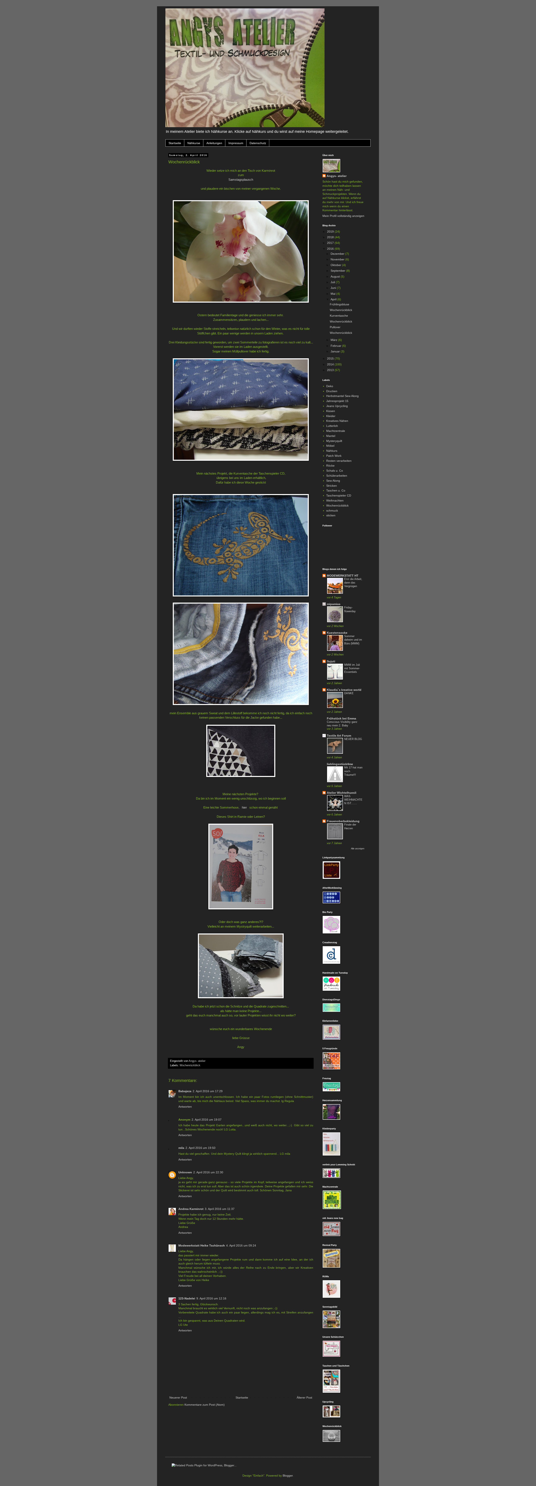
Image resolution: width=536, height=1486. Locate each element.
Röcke (330, 465)
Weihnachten (335, 500)
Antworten (185, 1106)
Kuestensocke (337, 632)
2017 (331, 242)
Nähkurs (331, 450)
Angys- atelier (337, 176)
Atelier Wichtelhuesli (341, 792)
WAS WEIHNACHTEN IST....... (353, 800)
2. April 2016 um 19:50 (200, 1147)
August (336, 276)
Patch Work (333, 455)
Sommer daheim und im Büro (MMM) (353, 640)
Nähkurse (193, 143)
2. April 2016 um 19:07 (207, 1119)
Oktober (336, 265)
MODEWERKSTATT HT (342, 575)
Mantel (330, 436)
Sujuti (331, 661)
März (334, 340)
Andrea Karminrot (191, 1209)
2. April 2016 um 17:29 (208, 1091)
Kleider (330, 416)
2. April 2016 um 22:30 (208, 1172)
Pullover (335, 327)
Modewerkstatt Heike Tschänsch (201, 1245)
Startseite (175, 143)
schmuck (332, 510)
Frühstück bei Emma (341, 718)
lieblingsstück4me (340, 764)
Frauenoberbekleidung (343, 821)
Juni (334, 287)
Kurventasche (339, 315)
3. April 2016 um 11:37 (219, 1209)
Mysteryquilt (334, 441)
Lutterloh (332, 425)
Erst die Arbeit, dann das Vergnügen (353, 582)
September (338, 270)
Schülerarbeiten (336, 475)
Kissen (330, 411)
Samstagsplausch (240, 179)
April (334, 299)
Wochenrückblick (190, 1065)
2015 (331, 358)
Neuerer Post (178, 1397)
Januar (336, 351)
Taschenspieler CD (338, 495)
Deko (329, 386)
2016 (331, 248)
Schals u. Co (334, 470)
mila (181, 1147)
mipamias (333, 604)
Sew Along (333, 480)
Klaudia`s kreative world (344, 689)
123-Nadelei (186, 1298)
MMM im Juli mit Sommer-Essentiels (352, 668)
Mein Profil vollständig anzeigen (343, 216)
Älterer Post (304, 1397)
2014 (331, 364)
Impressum (235, 143)
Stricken (331, 485)
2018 (331, 237)
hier (244, 807)
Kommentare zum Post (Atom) (204, 1404)
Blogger (288, 1475)
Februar (336, 345)
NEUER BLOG (353, 739)
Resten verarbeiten (339, 460)
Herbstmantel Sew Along (342, 396)
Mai (333, 293)
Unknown (185, 1172)
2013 (331, 370)
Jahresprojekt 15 (337, 401)
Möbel (330, 445)
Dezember (338, 253)
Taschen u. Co (335, 490)
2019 (331, 231)
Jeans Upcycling (337, 406)
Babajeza (184, 1091)
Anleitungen (214, 143)
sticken (330, 515)
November (338, 259)
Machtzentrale (335, 431)
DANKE (349, 693)
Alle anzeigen (357, 848)
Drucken (331, 391)
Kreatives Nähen (337, 420)
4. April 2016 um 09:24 (241, 1245)
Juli (333, 282)
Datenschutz (258, 143)
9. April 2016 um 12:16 (211, 1298)
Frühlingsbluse (339, 304)
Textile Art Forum (339, 735)
